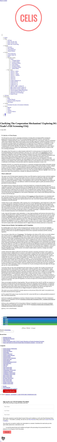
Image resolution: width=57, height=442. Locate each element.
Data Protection (6, 387)
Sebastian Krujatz (7, 337)
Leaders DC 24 (14, 84)
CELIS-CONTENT (7, 354)
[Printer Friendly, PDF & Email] (28, 328)
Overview (9, 47)
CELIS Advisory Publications (10, 348)
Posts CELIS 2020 (7, 381)
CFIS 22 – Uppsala (14, 75)
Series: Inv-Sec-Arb (12, 41)
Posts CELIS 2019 (7, 379)
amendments (44, 152)
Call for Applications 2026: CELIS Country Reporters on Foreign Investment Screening (23, 341)
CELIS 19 (12, 79)
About (11, 59)
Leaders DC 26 (14, 82)
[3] (16, 200)
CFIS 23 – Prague (14, 74)
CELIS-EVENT (7, 356)
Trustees (9, 110)
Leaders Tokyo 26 (11, 55)
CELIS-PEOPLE (7, 363)
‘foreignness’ (21, 234)
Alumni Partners (11, 51)
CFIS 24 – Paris (14, 72)
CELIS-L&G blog (7, 359)
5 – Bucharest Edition (15, 63)
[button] (5, 317)
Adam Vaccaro (6, 340)
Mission (9, 107)
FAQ (41, 146)
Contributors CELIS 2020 (9, 374)
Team (8, 108)
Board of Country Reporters (14, 100)
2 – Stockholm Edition (15, 67)
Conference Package (8, 371)
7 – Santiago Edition (15, 60)
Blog (5, 39)
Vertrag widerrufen (10, 391)
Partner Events (13, 94)
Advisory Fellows (11, 111)
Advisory (6, 95)
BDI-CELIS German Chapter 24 (18, 88)
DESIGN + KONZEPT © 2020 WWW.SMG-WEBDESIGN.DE (20, 394)
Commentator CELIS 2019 (9, 370)
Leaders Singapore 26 (15, 80)
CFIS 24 (5, 366)
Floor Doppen (13, 135)
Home (5, 37)
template (31, 196)
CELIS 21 (12, 76)
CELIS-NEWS (6, 360)
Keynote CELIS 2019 (8, 378)
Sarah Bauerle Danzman (8, 338)
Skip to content (3, 0)
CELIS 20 (12, 78)
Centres (6, 103)
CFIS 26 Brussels (11, 53)
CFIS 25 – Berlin (14, 71)
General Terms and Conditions (10, 388)
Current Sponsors (11, 49)
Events (6, 52)
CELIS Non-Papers (7, 351)
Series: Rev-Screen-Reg (13, 44)
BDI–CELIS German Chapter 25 (18, 87)
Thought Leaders (11, 57)
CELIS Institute (6, 350)
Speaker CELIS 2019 (8, 382)
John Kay (5, 135)
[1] (15, 183)
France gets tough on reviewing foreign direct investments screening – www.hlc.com (23, 342)
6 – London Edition (15, 61)
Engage (6, 45)
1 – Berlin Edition (14, 68)
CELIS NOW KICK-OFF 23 (17, 91)
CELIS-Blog (8, 330)
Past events (10, 69)
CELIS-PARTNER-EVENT (9, 362)
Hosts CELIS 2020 (7, 376)
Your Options (10, 48)
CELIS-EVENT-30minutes (9, 358)
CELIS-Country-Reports (9, 355)
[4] (33, 243)
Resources (6, 96)
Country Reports (11, 99)
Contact (9, 113)
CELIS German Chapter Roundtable (19, 90)
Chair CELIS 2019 (7, 367)
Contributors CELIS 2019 (9, 372)
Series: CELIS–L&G (12, 43)
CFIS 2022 (5, 364)
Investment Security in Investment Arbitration (18, 104)
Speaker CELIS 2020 (8, 383)
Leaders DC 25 (14, 83)
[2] (13, 193)
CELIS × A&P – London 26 (17, 86)
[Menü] (2, 35)
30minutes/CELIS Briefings (16, 92)
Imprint (4, 386)
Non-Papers (10, 102)
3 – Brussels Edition (15, 65)
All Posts (9, 40)
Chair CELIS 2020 (7, 368)
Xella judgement (17, 235)
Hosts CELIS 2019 (7, 375)
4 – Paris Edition (14, 64)
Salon (8, 56)
